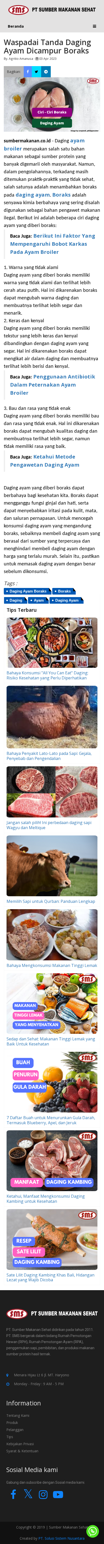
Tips (9, 1436)
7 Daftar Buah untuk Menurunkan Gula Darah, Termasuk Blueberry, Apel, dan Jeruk (51, 1120)
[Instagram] (43, 1496)
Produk (12, 1422)
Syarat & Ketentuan (22, 1450)
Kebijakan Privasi (20, 1443)
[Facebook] (13, 1496)
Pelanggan (14, 1429)
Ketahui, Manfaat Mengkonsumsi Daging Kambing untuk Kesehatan (46, 1198)
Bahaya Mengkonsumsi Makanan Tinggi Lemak (52, 965)
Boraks (61, 194)
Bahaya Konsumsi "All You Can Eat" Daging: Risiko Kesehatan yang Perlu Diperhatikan (47, 675)
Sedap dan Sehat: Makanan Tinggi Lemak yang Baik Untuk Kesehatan (51, 1041)
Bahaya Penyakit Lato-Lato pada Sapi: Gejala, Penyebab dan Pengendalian (49, 756)
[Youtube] (58, 1496)
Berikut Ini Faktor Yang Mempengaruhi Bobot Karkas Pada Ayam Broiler (52, 243)
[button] (94, 26)
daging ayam (33, 194)
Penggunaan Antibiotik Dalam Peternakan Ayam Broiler (52, 384)
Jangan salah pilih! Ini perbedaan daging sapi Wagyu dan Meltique (49, 825)
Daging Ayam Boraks (28, 591)
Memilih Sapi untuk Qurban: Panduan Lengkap (51, 901)
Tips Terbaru (22, 610)
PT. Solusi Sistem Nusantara (61, 1538)
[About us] (52, 1317)
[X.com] (28, 1496)
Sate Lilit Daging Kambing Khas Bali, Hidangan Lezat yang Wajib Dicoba (50, 1277)
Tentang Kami (17, 1415)
